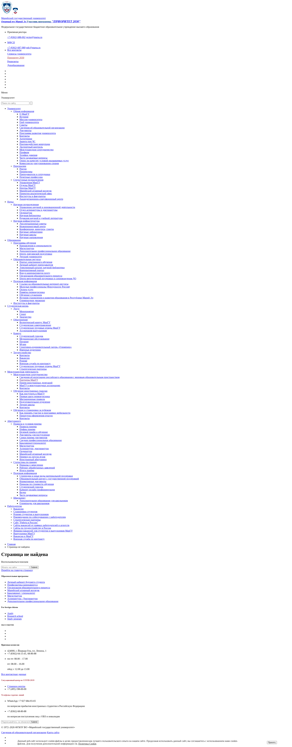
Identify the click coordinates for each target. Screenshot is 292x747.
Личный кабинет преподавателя (36, 265)
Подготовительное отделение (34, 402)
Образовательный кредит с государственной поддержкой (49, 478)
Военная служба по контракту (35, 363)
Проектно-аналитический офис (35, 193)
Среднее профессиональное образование (40, 440)
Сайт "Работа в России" (25, 522)
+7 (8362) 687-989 (16, 47)
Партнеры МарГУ (28, 380)
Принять (272, 742)
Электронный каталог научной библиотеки (42, 267)
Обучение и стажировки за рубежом (32, 410)
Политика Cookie (87, 743)
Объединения (20, 319)
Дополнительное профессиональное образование (45, 251)
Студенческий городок (31, 336)
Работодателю (14, 506)
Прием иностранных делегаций (35, 382)
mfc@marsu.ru (33, 47)
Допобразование (15, 65)
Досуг (16, 308)
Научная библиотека (30, 215)
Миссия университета (30, 119)
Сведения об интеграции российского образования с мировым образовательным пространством (69, 377)
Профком (24, 152)
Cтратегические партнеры (33, 369)
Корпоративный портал (31, 270)
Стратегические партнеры (27, 520)
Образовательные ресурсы (27, 259)
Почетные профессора (31, 177)
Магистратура (26, 248)
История (23, 116)
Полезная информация (25, 281)
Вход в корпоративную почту (34, 273)
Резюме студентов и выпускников (31, 514)
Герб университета (29, 122)
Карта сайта (53, 732)
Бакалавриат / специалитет (21, 593)
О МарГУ (24, 114)
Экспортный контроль (31, 147)
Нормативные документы (32, 481)
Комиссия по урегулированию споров (39, 163)
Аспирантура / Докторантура (22, 598)
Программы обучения (24, 243)
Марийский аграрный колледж (35, 190)
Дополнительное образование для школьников (43, 500)
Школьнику (19, 498)
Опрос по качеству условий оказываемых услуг (44, 160)
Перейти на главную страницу (17, 570)
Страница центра (16, 686)
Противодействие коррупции (34, 144)
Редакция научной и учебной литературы (41, 218)
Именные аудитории (30, 350)
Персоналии (19, 166)
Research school (15, 616)
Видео (22, 492)
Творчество (25, 317)
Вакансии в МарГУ (23, 536)
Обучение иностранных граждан (30, 391)
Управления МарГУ (29, 182)
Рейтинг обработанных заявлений (37, 467)
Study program (14, 619)
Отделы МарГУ (27, 185)
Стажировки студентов (25, 511)
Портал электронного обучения (35, 262)
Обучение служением (30, 295)
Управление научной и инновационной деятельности (47, 207)
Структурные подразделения (28, 180)
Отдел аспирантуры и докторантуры (38, 210)
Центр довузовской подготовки (35, 254)
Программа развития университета (37, 133)
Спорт (22, 314)
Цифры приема (27, 429)
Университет (14, 108)
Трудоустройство (22, 352)
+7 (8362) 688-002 (16, 37)
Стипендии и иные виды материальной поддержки (46, 476)
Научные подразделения (26, 204)
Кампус (17, 333)
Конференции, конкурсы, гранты (36, 229)
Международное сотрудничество (36, 149)
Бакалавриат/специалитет (32, 443)
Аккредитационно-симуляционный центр (41, 199)
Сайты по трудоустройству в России (32, 528)
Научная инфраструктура (26, 221)
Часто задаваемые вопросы (33, 158)
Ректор (23, 169)
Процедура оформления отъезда (36, 415)
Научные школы (27, 234)
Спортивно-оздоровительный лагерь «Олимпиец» (45, 347)
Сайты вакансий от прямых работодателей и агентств (41, 525)
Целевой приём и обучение (33, 432)
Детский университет (30, 256)
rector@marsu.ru (34, 37)
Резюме (23, 360)
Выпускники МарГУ (24, 533)
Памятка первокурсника (32, 292)
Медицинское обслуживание (34, 339)
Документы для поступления (34, 435)
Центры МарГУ (27, 188)
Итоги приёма (26, 470)
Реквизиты (13, 61)
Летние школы (27, 404)
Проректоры (25, 171)
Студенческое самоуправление (35, 325)
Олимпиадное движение (32, 300)
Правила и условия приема (27, 424)
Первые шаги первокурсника (34, 396)
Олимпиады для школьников (34, 503)
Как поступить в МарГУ (32, 393)
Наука (10, 201)
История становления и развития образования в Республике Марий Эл (56, 297)
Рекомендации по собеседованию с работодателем (39, 517)
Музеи (22, 344)
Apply (10, 613)
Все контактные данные (13, 674)
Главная (11, 544)
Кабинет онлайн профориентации (37, 489)
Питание (24, 341)
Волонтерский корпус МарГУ (34, 322)
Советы (23, 125)
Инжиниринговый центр (32, 226)
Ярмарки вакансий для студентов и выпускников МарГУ (43, 530)
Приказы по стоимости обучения (36, 484)
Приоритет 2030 (15, 57)
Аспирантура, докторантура (34, 448)
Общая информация (23, 111)
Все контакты (14, 50)
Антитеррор (25, 138)
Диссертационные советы (32, 223)
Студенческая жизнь (17, 306)
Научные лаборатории (31, 232)
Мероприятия (26, 311)
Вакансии (24, 358)
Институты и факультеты (32, 196)
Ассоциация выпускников (33, 330)
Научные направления (31, 237)
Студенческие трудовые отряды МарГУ (39, 328)
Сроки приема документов (33, 437)
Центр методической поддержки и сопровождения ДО (47, 278)
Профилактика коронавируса (22, 585)
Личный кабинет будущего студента (26, 582)
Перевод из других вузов (32, 456)
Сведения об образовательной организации (42, 127)
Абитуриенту (14, 421)
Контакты (24, 136)
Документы (25, 130)
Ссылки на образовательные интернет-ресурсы (43, 284)
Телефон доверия (28, 155)
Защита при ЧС (27, 141)
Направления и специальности (35, 245)
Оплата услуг (26, 289)
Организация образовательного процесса (40, 275)
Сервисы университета (19, 54)
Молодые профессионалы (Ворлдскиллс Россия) (44, 286)
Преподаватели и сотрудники (34, 174)
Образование (14, 240)
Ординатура (25, 212)
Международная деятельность (22, 371)
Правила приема (28, 426)
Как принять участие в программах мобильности (44, 413)
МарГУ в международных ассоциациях (39, 385)
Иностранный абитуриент (33, 459)
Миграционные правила (32, 399)
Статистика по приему (25, 462)
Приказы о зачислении (31, 465)
